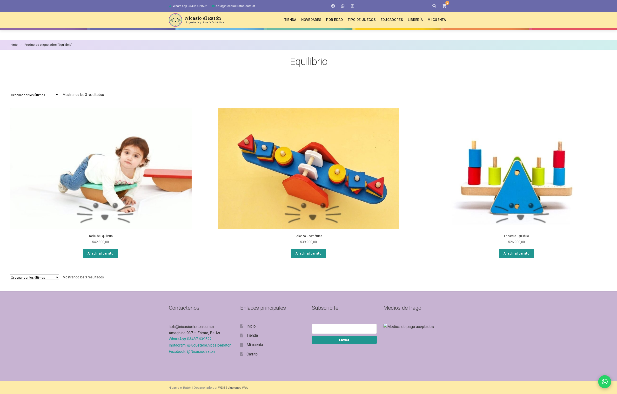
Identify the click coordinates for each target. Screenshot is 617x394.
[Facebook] (333, 6)
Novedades (311, 20)
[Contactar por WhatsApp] (604, 381)
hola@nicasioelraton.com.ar (235, 6)
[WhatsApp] (342, 6)
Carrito (252, 354)
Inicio (14, 44)
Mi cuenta (437, 20)
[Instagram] (352, 6)
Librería (415, 20)
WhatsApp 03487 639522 (190, 6)
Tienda (290, 20)
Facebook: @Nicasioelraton (192, 351)
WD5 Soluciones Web (233, 387)
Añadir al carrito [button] (100, 253)
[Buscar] (434, 6)
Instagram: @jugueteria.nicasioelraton (200, 345)
